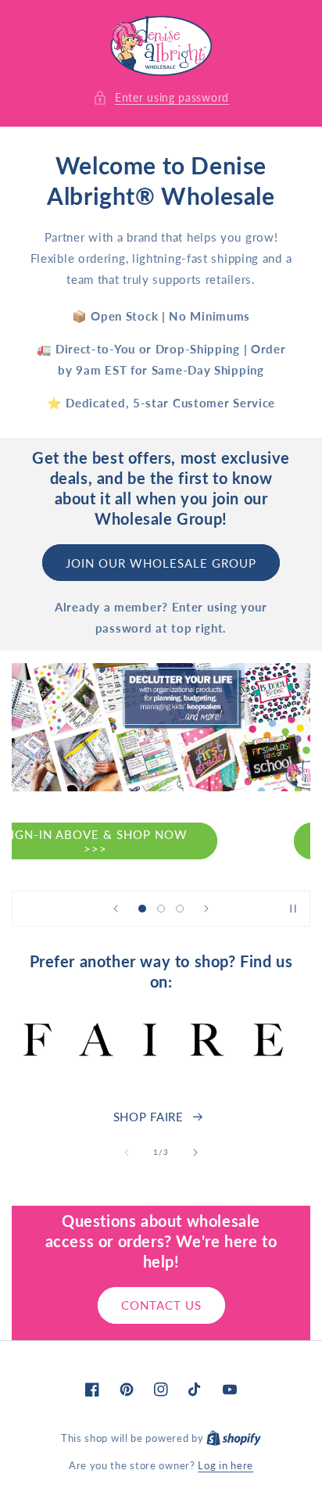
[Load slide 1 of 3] (142, 908)
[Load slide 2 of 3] (161, 908)
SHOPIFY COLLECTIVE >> (161, 841)
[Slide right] (195, 1152)
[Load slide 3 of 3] (179, 908)
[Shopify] (233, 1438)
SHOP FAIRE (148, 1117)
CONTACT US (161, 1305)
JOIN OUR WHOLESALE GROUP (161, 563)
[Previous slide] (115, 908)
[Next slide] (206, 908)
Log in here (225, 1465)
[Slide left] (126, 1152)
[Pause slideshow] (293, 908)
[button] (161, 97)
